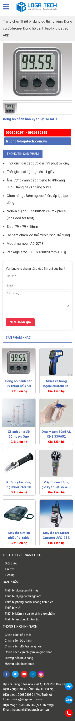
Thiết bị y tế (12, 608)
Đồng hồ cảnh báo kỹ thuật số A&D (18, 383)
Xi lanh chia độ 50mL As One (19, 434)
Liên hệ (9, 575)
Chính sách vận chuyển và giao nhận (28, 652)
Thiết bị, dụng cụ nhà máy (21, 590)
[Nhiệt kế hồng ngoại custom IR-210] (56, 362)
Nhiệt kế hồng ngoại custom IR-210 (56, 383)
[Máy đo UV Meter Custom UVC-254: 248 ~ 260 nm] (56, 514)
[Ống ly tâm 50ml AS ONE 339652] (56, 412)
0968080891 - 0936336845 (26, 132)
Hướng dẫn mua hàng (19, 658)
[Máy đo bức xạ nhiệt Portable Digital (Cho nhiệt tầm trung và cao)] (18, 514)
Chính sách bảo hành (18, 640)
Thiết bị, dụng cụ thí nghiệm (41, 21)
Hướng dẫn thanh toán (19, 664)
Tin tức (9, 569)
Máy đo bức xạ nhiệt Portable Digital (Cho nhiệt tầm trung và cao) (18, 535)
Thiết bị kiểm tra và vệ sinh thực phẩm (30, 613)
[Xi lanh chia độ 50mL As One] (18, 412)
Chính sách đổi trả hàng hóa (23, 646)
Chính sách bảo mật (18, 635)
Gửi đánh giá (20, 322)
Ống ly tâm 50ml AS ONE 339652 (56, 434)
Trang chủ (10, 21)
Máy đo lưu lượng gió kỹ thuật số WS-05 (56, 485)
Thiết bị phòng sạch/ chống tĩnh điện (29, 602)
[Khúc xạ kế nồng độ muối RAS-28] (18, 463)
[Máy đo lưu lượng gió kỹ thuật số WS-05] (56, 463)
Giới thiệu (11, 563)
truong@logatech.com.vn (26, 141)
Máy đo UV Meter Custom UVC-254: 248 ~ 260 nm (56, 535)
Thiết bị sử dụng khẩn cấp (22, 619)
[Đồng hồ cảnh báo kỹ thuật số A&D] (37, 71)
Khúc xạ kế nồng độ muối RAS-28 (18, 484)
